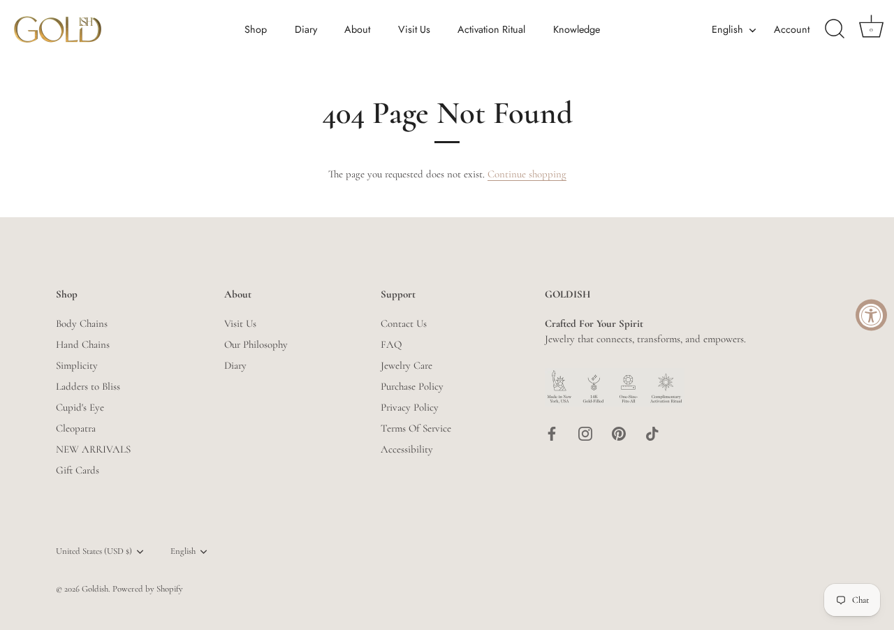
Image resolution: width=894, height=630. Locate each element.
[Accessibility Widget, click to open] (871, 315)
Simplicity (77, 365)
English (727, 29)
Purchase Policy (412, 386)
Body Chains (82, 323)
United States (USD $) (94, 551)
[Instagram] (585, 432)
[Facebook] (552, 432)
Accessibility (407, 449)
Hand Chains (83, 344)
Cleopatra (76, 428)
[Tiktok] (652, 432)
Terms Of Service (416, 428)
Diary (306, 29)
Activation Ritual (491, 29)
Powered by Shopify (147, 588)
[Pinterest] (619, 432)
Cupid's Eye (80, 407)
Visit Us (414, 29)
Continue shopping (527, 174)
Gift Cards (77, 470)
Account (791, 29)
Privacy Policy (410, 407)
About (357, 29)
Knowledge (576, 29)
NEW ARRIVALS (93, 449)
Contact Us (404, 323)
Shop (255, 29)
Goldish (95, 588)
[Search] (834, 29)
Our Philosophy (256, 344)
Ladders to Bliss (88, 386)
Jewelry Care (406, 365)
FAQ (391, 344)
